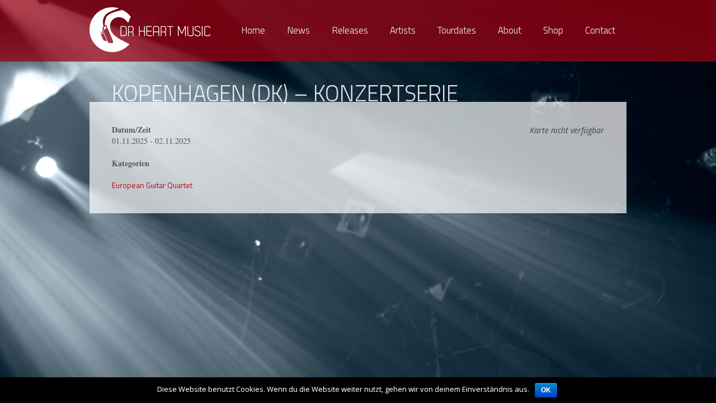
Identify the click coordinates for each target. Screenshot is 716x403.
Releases (350, 30)
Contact (600, 30)
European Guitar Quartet (152, 185)
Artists (403, 30)
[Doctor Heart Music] (151, 29)
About (509, 30)
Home (253, 30)
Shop (553, 30)
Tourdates (456, 30)
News (298, 30)
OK (546, 390)
